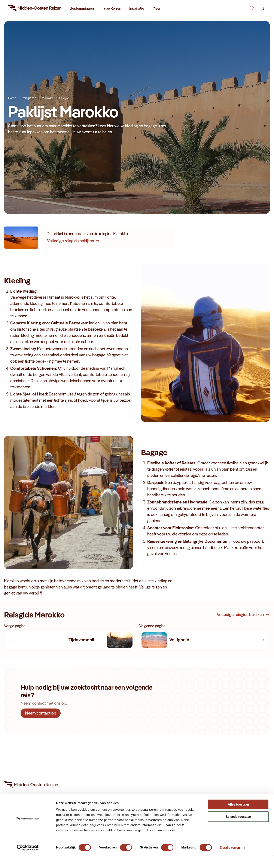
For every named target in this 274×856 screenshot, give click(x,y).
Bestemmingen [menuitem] (82, 8)
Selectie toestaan (238, 816)
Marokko (48, 98)
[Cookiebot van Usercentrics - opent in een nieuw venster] (27, 847)
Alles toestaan (238, 804)
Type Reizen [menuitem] (111, 8)
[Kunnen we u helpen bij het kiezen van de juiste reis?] (252, 8)
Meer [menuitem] (156, 8)
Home (12, 98)
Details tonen (230, 847)
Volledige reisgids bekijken (70, 240)
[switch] (126, 845)
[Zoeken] (262, 8)
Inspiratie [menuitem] (136, 8)
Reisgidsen (29, 98)
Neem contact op (40, 713)
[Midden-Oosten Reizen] (34, 8)
